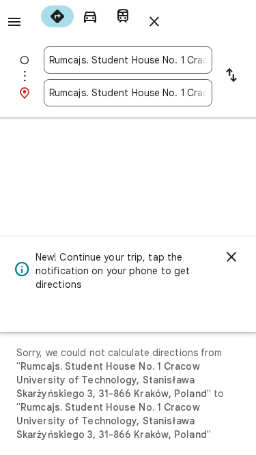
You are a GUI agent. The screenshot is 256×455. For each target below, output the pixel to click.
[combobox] (128, 60)
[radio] (57, 16)
